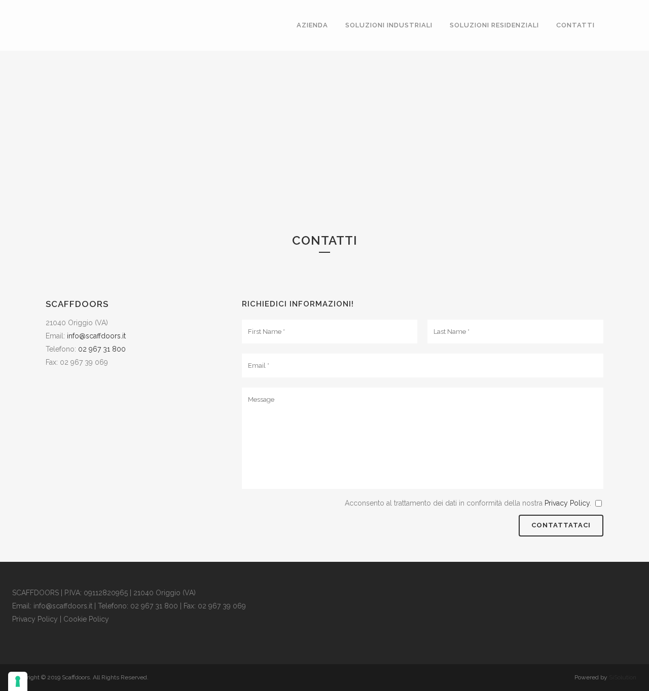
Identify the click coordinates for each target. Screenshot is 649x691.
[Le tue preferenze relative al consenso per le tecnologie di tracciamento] (17, 681)
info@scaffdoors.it (96, 336)
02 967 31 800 (102, 349)
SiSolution (622, 677)
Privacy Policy (567, 503)
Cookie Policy (86, 619)
